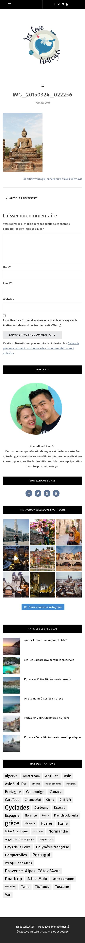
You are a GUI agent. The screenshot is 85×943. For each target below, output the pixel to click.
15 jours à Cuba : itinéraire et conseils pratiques (52, 737)
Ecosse (59, 807)
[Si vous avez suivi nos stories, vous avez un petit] (16, 532)
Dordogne (41, 807)
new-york (38, 831)
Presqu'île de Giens (18, 863)
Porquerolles (16, 855)
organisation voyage (19, 839)
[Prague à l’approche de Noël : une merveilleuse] (16, 558)
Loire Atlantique (16, 831)
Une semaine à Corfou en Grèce (43, 698)
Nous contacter (25, 926)
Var (7, 894)
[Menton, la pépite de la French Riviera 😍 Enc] (43, 558)
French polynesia (66, 815)
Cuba (65, 800)
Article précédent (23, 198)
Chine (50, 799)
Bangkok (71, 784)
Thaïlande (42, 886)
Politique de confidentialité (53, 926)
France (45, 815)
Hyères (47, 823)
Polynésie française (52, 847)
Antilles (52, 776)
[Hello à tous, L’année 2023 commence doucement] (16, 585)
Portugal (41, 855)
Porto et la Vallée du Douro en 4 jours (46, 718)
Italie (63, 823)
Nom (7, 267)
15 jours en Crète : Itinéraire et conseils (47, 679)
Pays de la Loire (18, 847)
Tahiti (25, 886)
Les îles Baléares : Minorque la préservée (49, 660)
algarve (11, 776)
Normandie (58, 831)
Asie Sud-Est (16, 784)
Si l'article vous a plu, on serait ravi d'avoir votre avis (52, 178)
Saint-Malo (37, 879)
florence (31, 815)
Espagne (12, 815)
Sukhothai (10, 886)
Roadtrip (13, 878)
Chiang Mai (33, 799)
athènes (36, 784)
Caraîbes (12, 800)
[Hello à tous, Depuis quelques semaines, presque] (43, 532)
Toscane (62, 886)
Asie (67, 776)
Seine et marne (63, 879)
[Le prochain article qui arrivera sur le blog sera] (69, 558)
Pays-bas (46, 839)
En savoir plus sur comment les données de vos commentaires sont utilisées (41, 348)
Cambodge (35, 792)
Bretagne (13, 792)
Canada (56, 792)
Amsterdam (31, 776)
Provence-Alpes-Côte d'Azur (32, 870)
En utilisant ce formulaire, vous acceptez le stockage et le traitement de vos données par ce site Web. (40, 323)
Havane (30, 823)
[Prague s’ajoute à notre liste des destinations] (43, 585)
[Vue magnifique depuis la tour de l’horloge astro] (69, 585)
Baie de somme (53, 784)
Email (7, 283)
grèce (12, 823)
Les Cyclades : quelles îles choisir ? (45, 640)
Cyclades (17, 808)
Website (8, 299)
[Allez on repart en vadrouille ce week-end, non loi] (69, 532)
